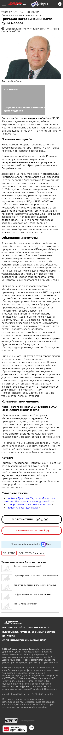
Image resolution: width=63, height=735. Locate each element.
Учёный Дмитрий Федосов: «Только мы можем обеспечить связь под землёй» (30, 500)
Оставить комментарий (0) (32, 530)
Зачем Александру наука (23, 507)
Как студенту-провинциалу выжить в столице (35, 585)
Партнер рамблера (28, 721)
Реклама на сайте (13, 627)
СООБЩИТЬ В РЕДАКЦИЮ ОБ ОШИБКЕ (24, 640)
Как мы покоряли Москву (25, 604)
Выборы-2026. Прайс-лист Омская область (29, 632)
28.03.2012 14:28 (9, 12)
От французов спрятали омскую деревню (33, 594)
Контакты (8, 636)
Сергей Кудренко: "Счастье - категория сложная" (36, 575)
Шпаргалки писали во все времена (29, 504)
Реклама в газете (38, 627)
